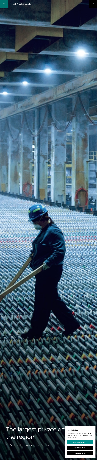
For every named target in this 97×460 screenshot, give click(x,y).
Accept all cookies (79, 442)
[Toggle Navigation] (4, 4)
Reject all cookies (79, 448)
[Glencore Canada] (21, 4)
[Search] (93, 4)
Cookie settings (80, 453)
